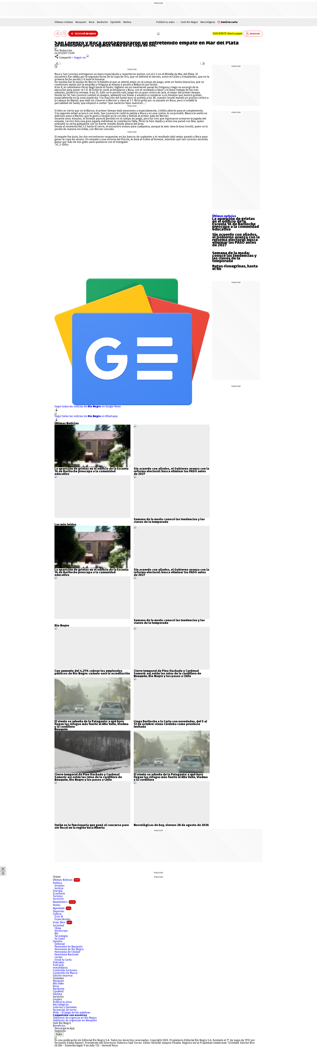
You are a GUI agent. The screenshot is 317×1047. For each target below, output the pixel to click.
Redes (56, 905)
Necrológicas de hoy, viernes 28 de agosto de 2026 (171, 825)
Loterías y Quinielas (65, 1007)
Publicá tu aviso (62, 1002)
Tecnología (61, 936)
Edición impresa (62, 975)
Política (57, 883)
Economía (59, 893)
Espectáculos (62, 919)
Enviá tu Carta (62, 960)
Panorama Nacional (66, 954)
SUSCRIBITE (227, 33)
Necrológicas (207, 22)
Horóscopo (61, 931)
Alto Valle (58, 983)
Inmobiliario (60, 967)
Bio (56, 933)
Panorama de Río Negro (69, 949)
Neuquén (80, 22)
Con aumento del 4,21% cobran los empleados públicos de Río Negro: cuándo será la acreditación (92, 672)
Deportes (58, 911)
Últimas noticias (63, 22)
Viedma (127, 22)
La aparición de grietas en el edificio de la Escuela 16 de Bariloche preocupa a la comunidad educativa (235, 224)
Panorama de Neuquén (68, 946)
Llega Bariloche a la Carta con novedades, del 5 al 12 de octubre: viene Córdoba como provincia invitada (170, 724)
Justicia (58, 888)
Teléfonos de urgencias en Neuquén (75, 1020)
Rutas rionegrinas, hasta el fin (235, 267)
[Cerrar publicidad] (3, 869)
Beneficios (59, 1025)
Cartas (58, 957)
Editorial (59, 944)
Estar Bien (62, 922)
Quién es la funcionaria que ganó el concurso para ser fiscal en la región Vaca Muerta (91, 826)
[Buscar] (64, 33)
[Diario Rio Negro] (55, 1037)
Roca (91, 22)
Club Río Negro (189, 22)
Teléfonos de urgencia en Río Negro (75, 1018)
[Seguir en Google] (55, 66)
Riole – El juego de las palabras (71, 1012)
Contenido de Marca (65, 973)
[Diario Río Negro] (158, 33)
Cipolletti (115, 22)
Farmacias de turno (64, 1010)
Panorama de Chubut (67, 952)
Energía (57, 891)
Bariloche (102, 22)
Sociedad (58, 925)
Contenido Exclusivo (65, 970)
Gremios (59, 885)
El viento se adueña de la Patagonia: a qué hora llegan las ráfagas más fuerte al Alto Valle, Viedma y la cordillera (91, 724)
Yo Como (59, 938)
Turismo (58, 896)
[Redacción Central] (55, 47)
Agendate (61, 908)
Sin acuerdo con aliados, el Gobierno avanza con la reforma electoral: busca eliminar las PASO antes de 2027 (236, 239)
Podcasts (58, 965)
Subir (59, 1034)
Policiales (58, 962)
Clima (57, 928)
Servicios (58, 899)
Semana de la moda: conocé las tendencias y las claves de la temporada (234, 257)
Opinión (57, 941)
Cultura (57, 914)
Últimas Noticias (66, 879)
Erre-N (58, 916)
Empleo (57, 999)
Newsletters (64, 901)
